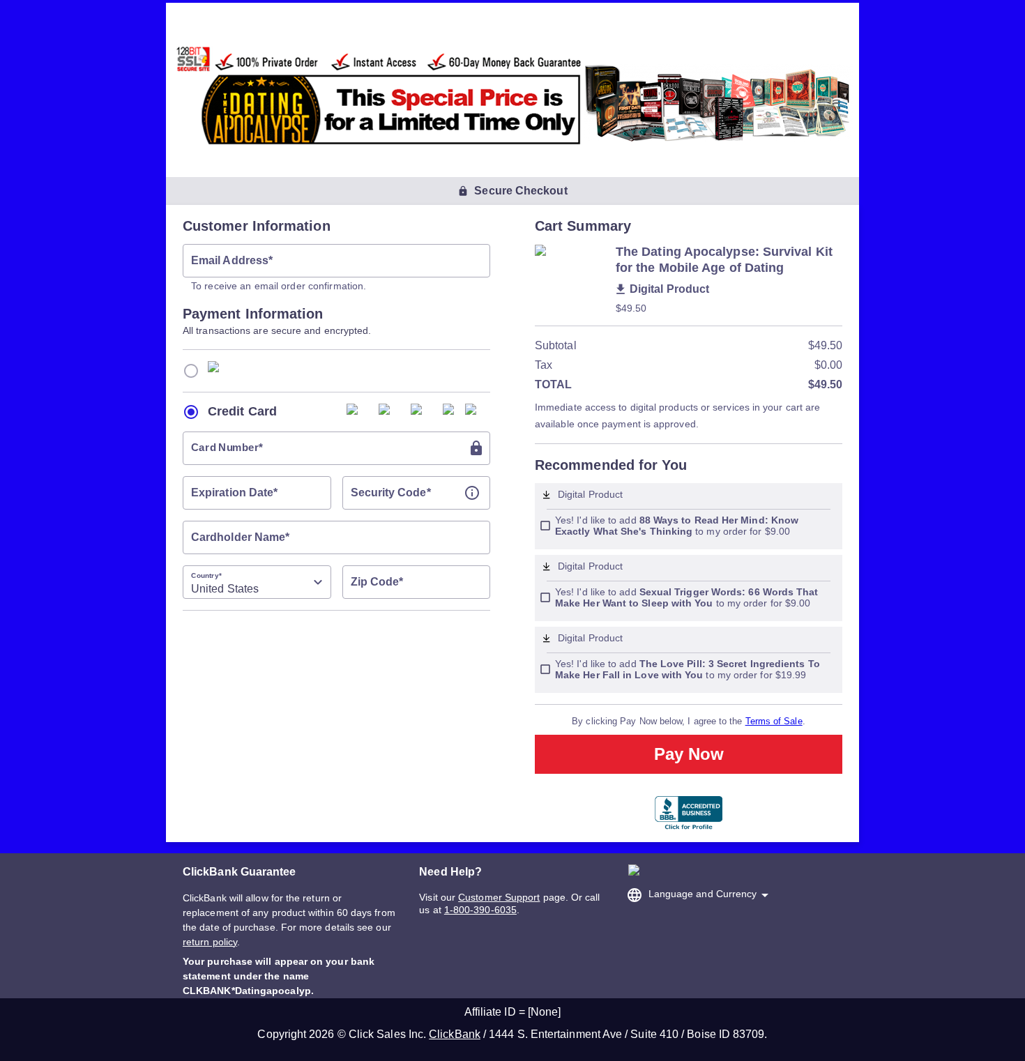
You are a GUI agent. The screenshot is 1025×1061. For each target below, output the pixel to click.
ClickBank (454, 1034)
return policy (210, 941)
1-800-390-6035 (480, 909)
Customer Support (499, 897)
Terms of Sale (774, 721)
